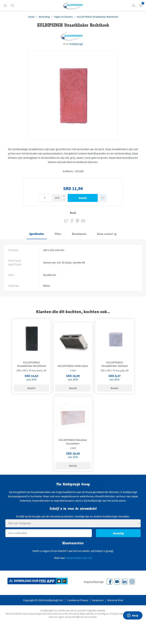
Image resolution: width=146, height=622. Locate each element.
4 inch (73, 370)
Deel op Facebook (72, 221)
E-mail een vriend (81, 220)
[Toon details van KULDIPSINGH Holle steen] (73, 342)
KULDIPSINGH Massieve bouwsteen (73, 441)
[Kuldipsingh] (72, 36)
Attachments (79, 234)
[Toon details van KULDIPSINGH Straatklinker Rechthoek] (31, 338)
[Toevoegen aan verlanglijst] (103, 198)
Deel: (73, 212)
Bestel (83, 198)
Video (58, 234)
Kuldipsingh (76, 44)
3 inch (73, 448)
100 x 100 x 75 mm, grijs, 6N (115, 370)
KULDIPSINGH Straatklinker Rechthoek (31, 364)
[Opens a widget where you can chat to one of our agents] (132, 615)
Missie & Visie (115, 600)
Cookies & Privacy (77, 600)
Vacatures (98, 600)
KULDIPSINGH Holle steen (73, 366)
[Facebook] (109, 582)
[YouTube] (117, 582)
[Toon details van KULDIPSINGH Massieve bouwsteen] (73, 416)
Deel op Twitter (66, 221)
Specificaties (36, 234)
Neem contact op (107, 234)
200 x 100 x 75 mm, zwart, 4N (31, 370)
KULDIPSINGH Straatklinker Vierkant (114, 364)
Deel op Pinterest (77, 221)
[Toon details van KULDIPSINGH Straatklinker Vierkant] (114, 338)
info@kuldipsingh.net (79, 558)
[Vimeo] (124, 582)
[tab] (37, 234)
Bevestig (118, 533)
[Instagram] (132, 582)
